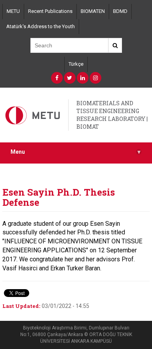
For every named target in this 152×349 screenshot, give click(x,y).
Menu (75, 152)
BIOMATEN (93, 11)
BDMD (120, 11)
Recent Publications (50, 11)
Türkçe (76, 64)
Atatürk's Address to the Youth (40, 26)
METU (13, 11)
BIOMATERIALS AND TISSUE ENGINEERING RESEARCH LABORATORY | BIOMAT (112, 114)
